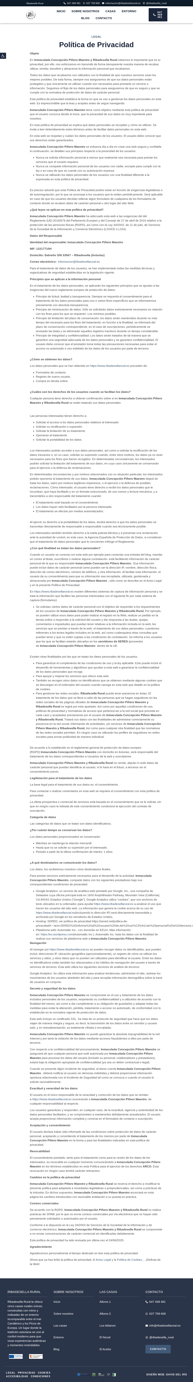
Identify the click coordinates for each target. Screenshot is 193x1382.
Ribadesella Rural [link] (34, 3)
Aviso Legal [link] (104, 1259)
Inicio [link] (61, 11)
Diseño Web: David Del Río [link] (166, 1374)
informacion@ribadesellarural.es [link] (79, 261)
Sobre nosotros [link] (85, 11)
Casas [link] (110, 11)
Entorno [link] (129, 11)
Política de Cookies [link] (129, 1259)
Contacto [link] (104, 18)
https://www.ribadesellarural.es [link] (110, 365)
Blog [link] (85, 18)
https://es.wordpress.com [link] (57, 934)
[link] (3, 56)
